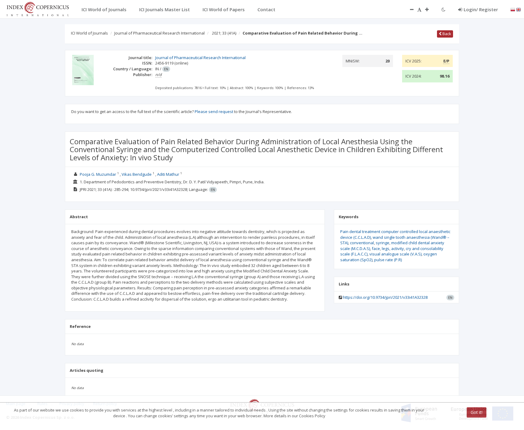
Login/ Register (481, 9)
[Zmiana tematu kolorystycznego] (443, 9)
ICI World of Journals (89, 33)
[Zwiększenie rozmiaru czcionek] (430, 9)
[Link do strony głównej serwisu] (37, 8)
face (376, 248)
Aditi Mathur (168, 174)
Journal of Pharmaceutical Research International (159, 33)
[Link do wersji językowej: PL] (512, 9)
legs (385, 248)
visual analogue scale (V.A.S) (395, 254)
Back (446, 33)
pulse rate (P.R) (388, 259)
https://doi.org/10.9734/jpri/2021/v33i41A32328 (385, 297)
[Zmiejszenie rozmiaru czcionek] (409, 9)
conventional (362, 242)
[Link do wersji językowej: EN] (518, 9)
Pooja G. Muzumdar (98, 174)
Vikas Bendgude (137, 174)
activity (397, 248)
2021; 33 (224, 33)
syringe (382, 242)
